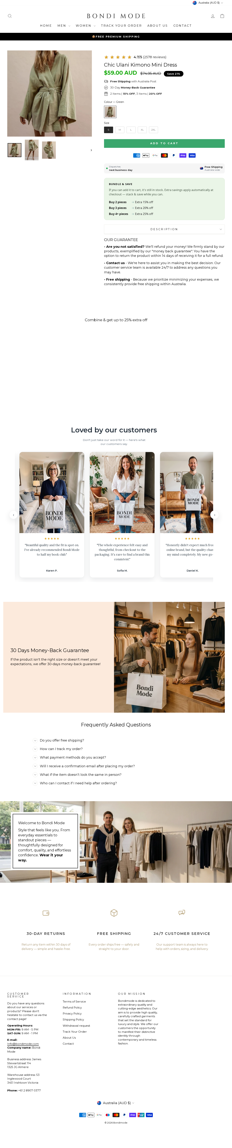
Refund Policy (72, 1007)
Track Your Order (75, 1031)
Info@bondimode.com (23, 1044)
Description (164, 229)
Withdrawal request (76, 1025)
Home (46, 25)
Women (84, 25)
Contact (182, 25)
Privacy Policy (72, 1013)
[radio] (110, 112)
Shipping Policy (73, 1019)
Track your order (121, 25)
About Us (157, 25)
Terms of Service (74, 1001)
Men (62, 25)
